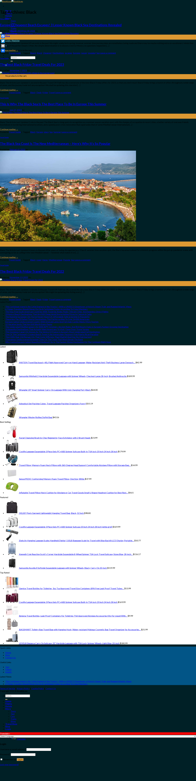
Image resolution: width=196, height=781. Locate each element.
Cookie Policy (37, 688)
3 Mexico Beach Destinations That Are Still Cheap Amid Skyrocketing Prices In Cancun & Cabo (48, 314)
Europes (76, 53)
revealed (92, 53)
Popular (66, 260)
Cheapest (47, 53)
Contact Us (10, 657)
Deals (39, 92)
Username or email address (13, 749)
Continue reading (9, 50)
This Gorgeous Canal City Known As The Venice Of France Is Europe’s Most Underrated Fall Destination (52, 332)
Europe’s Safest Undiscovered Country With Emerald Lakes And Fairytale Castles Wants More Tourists (52, 321)
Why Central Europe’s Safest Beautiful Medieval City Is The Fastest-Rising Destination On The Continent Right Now (58, 342)
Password (5, 754)
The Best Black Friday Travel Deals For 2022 (32, 271)
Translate (21, 739)
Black (39, 53)
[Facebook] (3, 36)
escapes (68, 53)
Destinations (58, 53)
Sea (98, 53)
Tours (13, 20)
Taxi (7, 667)
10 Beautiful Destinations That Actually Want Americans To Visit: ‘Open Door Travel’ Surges (47, 329)
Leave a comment (108, 53)
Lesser (84, 53)
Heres (45, 260)
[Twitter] (3, 41)
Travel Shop (11, 724)
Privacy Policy (23, 688)
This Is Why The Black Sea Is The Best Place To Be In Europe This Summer (53, 104)
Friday (45, 92)
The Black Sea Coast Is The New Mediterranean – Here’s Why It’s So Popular (55, 143)
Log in (20, 760)
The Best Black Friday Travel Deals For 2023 (32, 64)
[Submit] (12, 61)
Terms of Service (7, 688)
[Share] (3, 50)
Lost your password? (9, 764)
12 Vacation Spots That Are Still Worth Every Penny (28, 324)
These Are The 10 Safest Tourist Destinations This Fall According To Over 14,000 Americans (47, 319)
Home (8, 652)
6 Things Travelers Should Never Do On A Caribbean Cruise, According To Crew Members (46, 309)
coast (38, 260)
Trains (13, 28)
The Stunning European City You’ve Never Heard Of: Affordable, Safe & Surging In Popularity (47, 316)
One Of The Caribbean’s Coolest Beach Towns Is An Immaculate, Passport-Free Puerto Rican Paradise (51, 334)
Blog (7, 36)
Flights (8, 669)
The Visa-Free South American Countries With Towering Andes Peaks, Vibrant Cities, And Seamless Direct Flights (56, 311)
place (46, 132)
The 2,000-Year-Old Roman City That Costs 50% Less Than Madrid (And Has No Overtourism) (48, 337)
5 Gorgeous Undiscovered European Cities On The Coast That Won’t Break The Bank (44, 339)
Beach (33, 53)
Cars (13, 716)
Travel (52, 92)
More (8, 708)
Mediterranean (55, 260)
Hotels (8, 15)
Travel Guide (4, 19)
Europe (39, 132)
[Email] (3, 45)
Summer (57, 132)
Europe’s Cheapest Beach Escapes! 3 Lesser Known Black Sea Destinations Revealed (61, 25)
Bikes (13, 721)
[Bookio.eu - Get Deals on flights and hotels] (11, 1)
